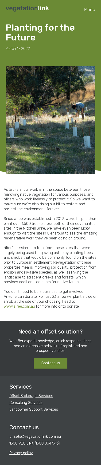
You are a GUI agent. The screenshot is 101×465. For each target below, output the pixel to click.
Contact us (50, 363)
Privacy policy (21, 453)
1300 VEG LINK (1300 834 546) (34, 443)
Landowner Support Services (33, 409)
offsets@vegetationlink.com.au (35, 436)
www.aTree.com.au (19, 306)
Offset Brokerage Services (31, 395)
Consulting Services (26, 402)
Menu (89, 9)
